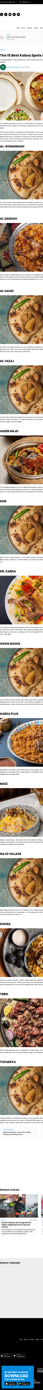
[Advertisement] (21, 1163)
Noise (36, 28)
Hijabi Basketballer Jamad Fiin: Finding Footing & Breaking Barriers (17, 1133)
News (23, 28)
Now (18, 28)
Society (29, 28)
